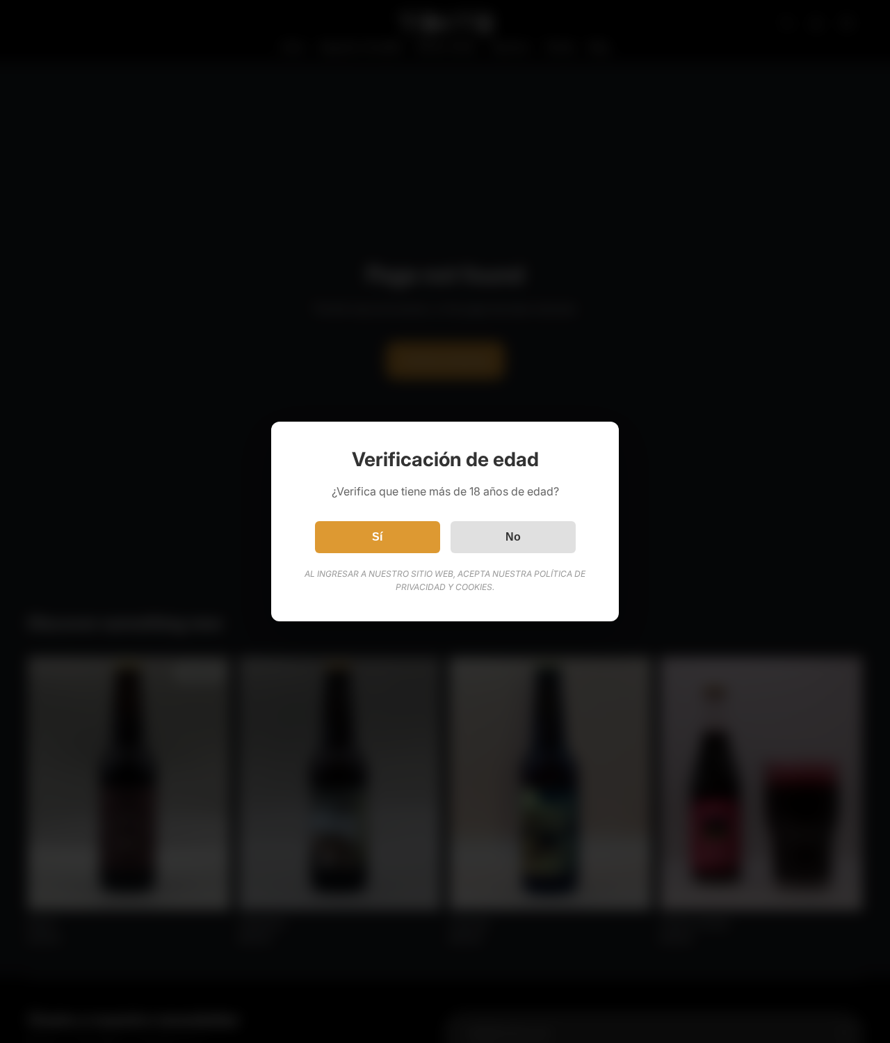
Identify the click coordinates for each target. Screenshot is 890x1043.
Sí (377, 537)
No (513, 537)
